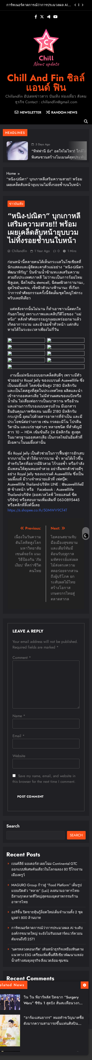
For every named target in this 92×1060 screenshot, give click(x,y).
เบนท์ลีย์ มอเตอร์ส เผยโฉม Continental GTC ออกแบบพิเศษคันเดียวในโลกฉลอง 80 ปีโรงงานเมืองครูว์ (46, 869)
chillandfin (19, 251)
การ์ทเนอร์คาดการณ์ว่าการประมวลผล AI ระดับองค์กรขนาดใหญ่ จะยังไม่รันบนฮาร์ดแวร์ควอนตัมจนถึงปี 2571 (37, 5)
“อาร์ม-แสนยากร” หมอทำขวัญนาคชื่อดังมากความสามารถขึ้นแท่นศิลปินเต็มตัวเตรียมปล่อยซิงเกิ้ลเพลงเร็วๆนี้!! (54, 1023)
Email (19, 736)
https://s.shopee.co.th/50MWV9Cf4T (37, 510)
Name (19, 716)
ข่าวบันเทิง (16, 204)
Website (19, 756)
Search (13, 826)
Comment (22, 657)
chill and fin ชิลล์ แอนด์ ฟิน (46, 82)
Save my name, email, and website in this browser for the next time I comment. (44, 778)
